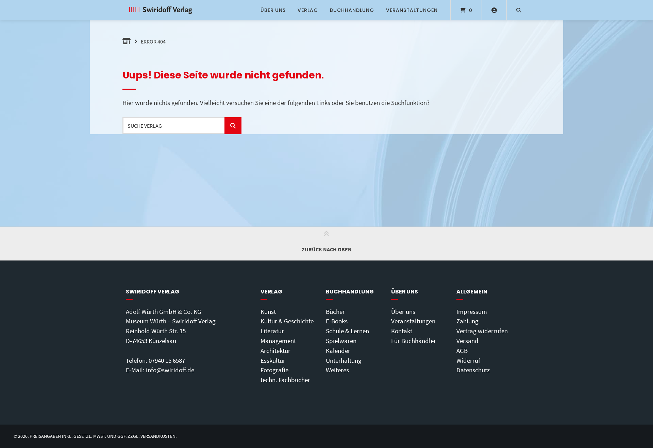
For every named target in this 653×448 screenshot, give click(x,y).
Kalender (338, 350)
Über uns (273, 10)
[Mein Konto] (494, 10)
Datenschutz (473, 370)
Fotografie (274, 370)
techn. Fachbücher (285, 380)
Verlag (308, 10)
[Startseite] (160, 10)
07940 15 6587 (167, 360)
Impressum (471, 311)
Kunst (268, 311)
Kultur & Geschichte (287, 321)
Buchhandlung (352, 10)
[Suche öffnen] (519, 10)
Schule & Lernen (347, 331)
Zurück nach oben (327, 249)
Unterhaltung (344, 360)
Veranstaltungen (412, 10)
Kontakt (401, 331)
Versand (467, 341)
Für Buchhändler (413, 341)
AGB (462, 350)
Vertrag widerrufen (482, 331)
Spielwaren (341, 341)
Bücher (335, 311)
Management (278, 341)
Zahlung (467, 321)
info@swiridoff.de (170, 370)
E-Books (337, 321)
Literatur (272, 331)
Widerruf (468, 360)
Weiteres (337, 370)
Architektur (275, 350)
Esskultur (273, 360)
